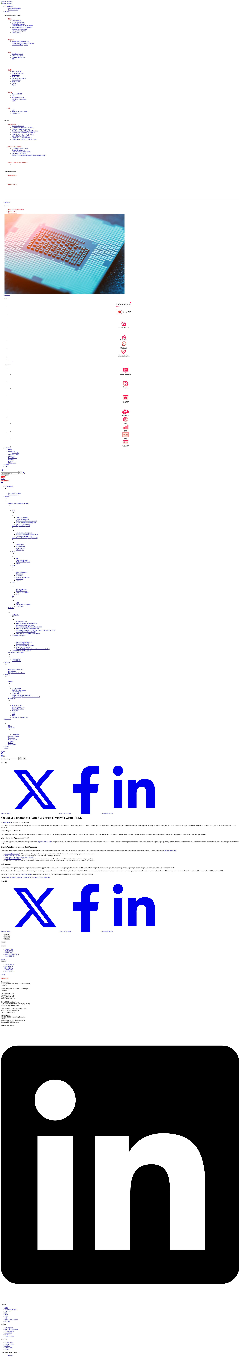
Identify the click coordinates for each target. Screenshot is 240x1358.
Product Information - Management (22, 25)
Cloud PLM (9, 956)
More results (5, 475)
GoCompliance (16, 688)
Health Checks (12, 184)
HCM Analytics (20, 548)
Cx (13, 596)
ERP (9, 52)
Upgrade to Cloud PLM (24, 877)
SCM (9, 70)
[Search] (20, 472)
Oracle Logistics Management (21, 526)
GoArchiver (15, 693)
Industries (7, 202)
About (6, 466)
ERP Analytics (20, 545)
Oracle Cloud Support (14, 146)
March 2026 (9, 971)
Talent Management (21, 560)
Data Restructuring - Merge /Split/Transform (25, 131)
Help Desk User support (19, 153)
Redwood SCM (16, 71)
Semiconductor (12, 213)
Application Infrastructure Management (23, 132)
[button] (2, 470)
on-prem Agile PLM (171, 850)
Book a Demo (5, 480)
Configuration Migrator (19, 31)
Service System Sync (18, 707)
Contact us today (26, 874)
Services (6, 11)
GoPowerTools (9, 1336)
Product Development (18, 24)
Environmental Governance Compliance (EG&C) (19, 857)
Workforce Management (23, 562)
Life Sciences (12, 211)
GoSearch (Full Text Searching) (21, 695)
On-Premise (35, 877)
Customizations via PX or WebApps (22, 134)
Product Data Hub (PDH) (12, 855)
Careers (6, 464)
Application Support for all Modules (22, 127)
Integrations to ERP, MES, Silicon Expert (24, 139)
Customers (11, 451)
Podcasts (10, 461)
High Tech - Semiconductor (16, 673)
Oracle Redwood (13, 10)
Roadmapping (12, 175)
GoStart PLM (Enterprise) (19, 29)
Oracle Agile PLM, (11, 877)
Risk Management (17, 54)
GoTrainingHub (16, 692)
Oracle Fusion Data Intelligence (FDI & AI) (25, 538)
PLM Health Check (18, 126)
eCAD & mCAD (17, 705)
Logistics (11, 40)
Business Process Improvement (21, 129)
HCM (10, 92)
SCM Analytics (20, 546)
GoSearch (7, 1334)
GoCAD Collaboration (19, 690)
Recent (7, 934)
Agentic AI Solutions (14, 8)
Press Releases (12, 458)
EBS (13, 712)
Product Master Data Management (22, 27)
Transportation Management (20, 41)
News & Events (9, 1344)
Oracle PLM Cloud (11, 954)
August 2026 (9, 964)
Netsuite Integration (18, 709)
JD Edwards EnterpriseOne (20, 717)
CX (9, 108)
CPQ (17, 603)
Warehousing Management (20, 45)
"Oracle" (8, 949)
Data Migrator (16, 32)
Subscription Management (23, 604)
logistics (8, 952)
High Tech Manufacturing (16, 209)
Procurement (19, 574)
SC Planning (19, 575)
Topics (7, 936)
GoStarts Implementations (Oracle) (18, 503)
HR (17, 558)
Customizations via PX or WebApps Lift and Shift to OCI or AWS (35, 630)
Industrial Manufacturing (15, 669)
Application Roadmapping (16, 652)
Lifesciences (12, 671)
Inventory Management (23, 577)
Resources (7, 448)
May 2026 (8, 968)
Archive (7, 938)
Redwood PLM (16, 20)
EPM (13, 59)
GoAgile (7, 1321)
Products (7, 295)
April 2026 (8, 969)
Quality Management (18, 22)
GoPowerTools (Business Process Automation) (26, 697)
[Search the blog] (20, 758)
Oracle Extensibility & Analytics (17, 162)
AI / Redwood (8, 6)
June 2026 (8, 966)
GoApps (10, 681)
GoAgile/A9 (12, 124)
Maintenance (19, 579)
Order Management (21, 572)
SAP (13, 715)
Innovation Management (11, 854)
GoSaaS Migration (44, 877)
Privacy (10, 1355)
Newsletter (11, 456)
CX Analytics (20, 550)
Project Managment (18, 55)
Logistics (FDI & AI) (10, 1309)
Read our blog (8, 1342)
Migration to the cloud (44, 842)
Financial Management (19, 57)
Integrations (11, 698)
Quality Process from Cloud (12, 859)
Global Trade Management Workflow (23, 43)
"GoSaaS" (9, 951)
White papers (12, 463)
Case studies (15, 453)
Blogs (10, 449)
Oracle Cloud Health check (20, 148)
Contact (3, 477)
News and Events (13, 454)
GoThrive (11, 608)
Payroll (18, 563)
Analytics (7, 1311)
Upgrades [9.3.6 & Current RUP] (22, 137)
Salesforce (15, 710)
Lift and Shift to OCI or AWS (21, 136)
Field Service (20, 606)
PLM (9, 19)
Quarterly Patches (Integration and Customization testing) (29, 155)
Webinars (11, 459)
